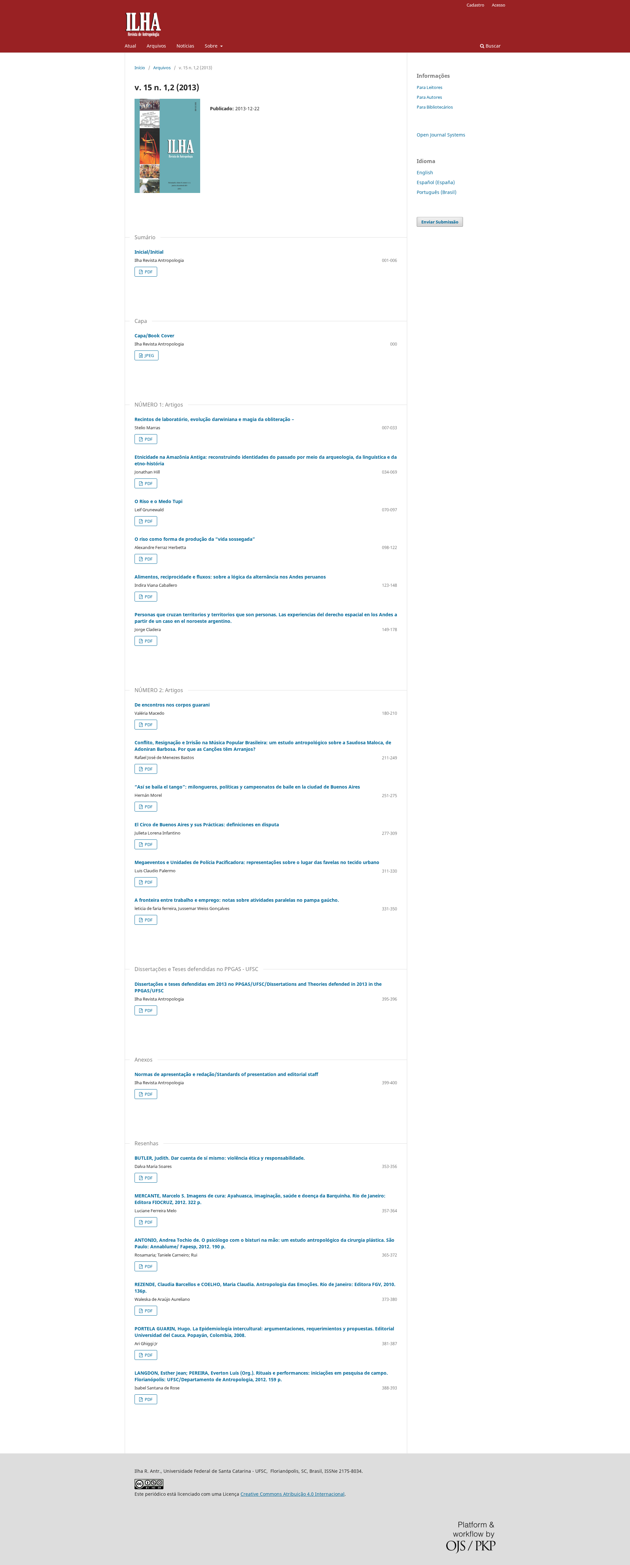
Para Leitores (429, 87)
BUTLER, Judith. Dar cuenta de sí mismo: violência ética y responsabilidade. (220, 1158)
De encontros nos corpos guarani (172, 705)
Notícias (185, 46)
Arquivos (156, 46)
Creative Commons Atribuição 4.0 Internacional (293, 1494)
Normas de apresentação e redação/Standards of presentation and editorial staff (226, 1074)
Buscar (492, 46)
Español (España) (436, 182)
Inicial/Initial (149, 252)
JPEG (149, 355)
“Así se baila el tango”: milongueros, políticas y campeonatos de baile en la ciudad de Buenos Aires (247, 787)
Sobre (212, 46)
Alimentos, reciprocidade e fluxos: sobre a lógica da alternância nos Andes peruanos (230, 577)
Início (140, 68)
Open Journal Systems (441, 135)
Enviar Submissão (439, 222)
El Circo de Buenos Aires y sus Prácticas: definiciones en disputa (207, 824)
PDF (148, 272)
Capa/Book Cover (154, 335)
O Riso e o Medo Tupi (158, 501)
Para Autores (429, 97)
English (425, 172)
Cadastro (475, 5)
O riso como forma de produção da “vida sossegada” (195, 539)
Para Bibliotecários (435, 107)
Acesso (498, 5)
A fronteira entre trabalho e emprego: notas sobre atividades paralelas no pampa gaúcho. (237, 900)
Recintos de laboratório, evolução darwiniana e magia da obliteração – (214, 419)
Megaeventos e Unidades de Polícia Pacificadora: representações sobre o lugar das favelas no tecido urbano (257, 862)
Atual (130, 46)
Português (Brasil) (436, 192)
